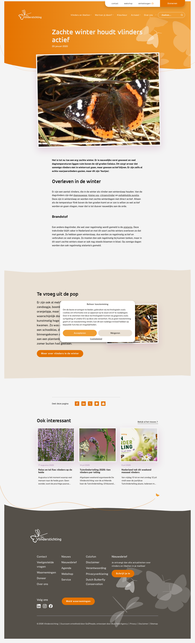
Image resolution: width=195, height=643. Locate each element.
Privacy (133, 624)
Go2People (90, 624)
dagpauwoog (80, 195)
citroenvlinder (107, 195)
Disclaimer (143, 624)
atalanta (127, 227)
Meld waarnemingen (78, 601)
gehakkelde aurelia (128, 195)
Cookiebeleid (96, 339)
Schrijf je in (123, 573)
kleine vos (93, 195)
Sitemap (154, 624)
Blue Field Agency (119, 624)
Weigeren (115, 333)
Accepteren (80, 333)
